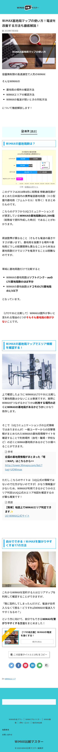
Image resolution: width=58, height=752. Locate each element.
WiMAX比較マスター (29, 741)
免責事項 (5, 729)
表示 (33, 131)
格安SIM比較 (37, 722)
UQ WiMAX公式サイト (17, 515)
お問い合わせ (7, 734)
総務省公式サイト (31, 187)
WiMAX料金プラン (16, 719)
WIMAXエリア (10, 678)
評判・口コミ (24, 722)
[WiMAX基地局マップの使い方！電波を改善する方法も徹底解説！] (32, 665)
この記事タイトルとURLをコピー (30, 654)
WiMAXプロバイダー (33, 719)
